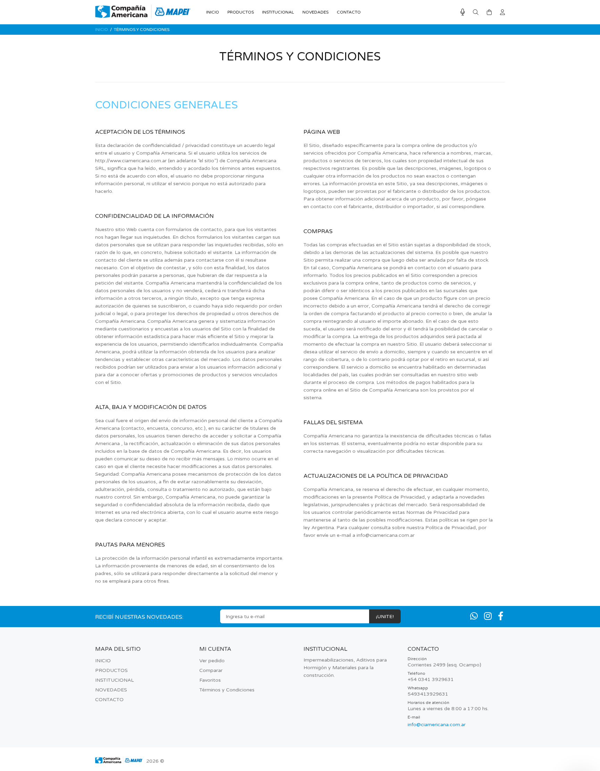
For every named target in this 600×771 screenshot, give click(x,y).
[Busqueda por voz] (462, 12)
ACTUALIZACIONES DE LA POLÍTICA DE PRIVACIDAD (375, 476)
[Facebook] (501, 616)
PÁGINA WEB (321, 132)
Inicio (101, 29)
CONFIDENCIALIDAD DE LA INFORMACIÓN (154, 216)
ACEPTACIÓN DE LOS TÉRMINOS (140, 132)
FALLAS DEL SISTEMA (333, 422)
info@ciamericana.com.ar (437, 725)
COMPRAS (318, 231)
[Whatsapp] (474, 616)
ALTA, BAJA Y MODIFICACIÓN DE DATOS (151, 407)
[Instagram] (488, 616)
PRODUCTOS (111, 670)
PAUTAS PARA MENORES (130, 544)
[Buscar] (475, 12)
